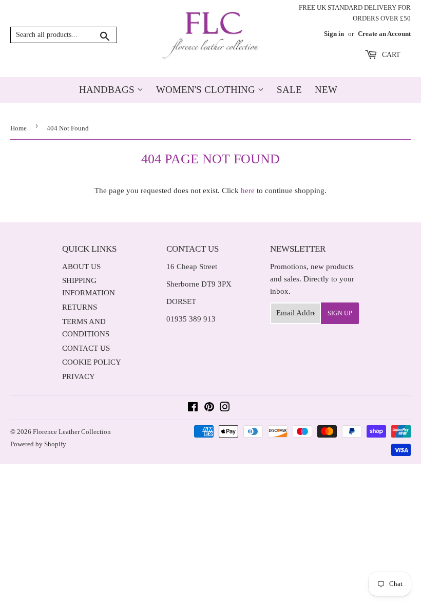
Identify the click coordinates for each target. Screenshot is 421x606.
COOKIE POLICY (91, 362)
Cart (390, 55)
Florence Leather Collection (72, 431)
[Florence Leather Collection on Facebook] (192, 408)
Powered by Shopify (38, 444)
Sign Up (340, 313)
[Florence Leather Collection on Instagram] (225, 408)
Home (18, 128)
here (248, 190)
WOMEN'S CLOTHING (207, 89)
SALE (289, 89)
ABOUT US (81, 266)
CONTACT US (86, 348)
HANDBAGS (108, 89)
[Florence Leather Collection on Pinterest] (209, 408)
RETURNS (79, 307)
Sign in (334, 33)
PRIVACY (78, 376)
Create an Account (384, 33)
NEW (326, 89)
